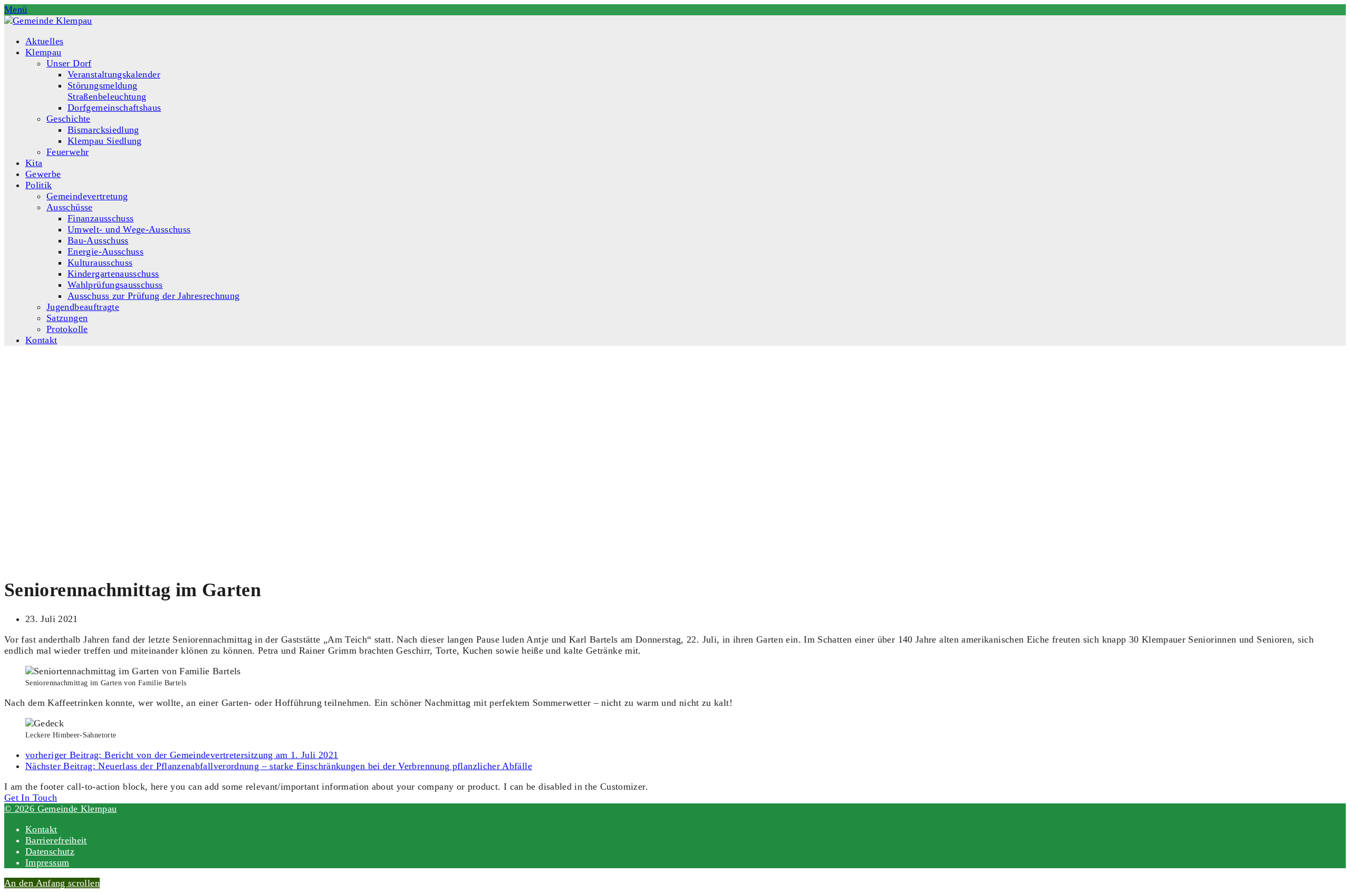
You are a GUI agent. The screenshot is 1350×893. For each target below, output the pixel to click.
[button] (15, 9)
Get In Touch (30, 797)
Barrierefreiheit (56, 840)
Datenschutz (49, 851)
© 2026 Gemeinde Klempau (60, 808)
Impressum (47, 862)
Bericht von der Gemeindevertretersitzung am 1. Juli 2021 (181, 755)
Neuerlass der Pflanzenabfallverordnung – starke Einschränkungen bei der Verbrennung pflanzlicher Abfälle (278, 766)
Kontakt (41, 829)
